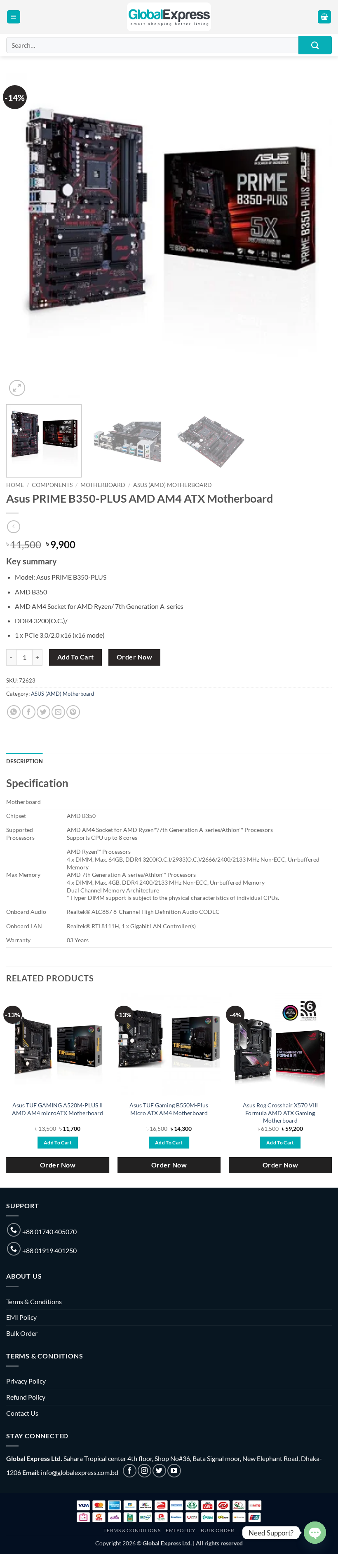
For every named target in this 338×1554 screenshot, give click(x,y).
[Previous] (23, 235)
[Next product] (13, 526)
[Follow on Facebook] (129, 1470)
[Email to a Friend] (58, 712)
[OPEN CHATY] (315, 1532)
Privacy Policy (26, 1381)
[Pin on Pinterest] (73, 712)
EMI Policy (21, 1317)
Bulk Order (22, 1333)
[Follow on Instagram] (144, 1470)
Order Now (134, 657)
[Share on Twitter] (43, 712)
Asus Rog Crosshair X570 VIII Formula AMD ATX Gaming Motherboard (280, 1113)
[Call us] (14, 1230)
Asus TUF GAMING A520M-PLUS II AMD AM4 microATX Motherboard (57, 1109)
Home (15, 485)
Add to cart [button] (58, 1142)
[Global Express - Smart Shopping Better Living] (169, 16)
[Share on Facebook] (28, 712)
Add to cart (75, 657)
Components (52, 485)
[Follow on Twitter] (159, 1470)
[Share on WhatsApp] (14, 712)
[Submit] (315, 45)
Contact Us (22, 1413)
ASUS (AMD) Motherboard (172, 485)
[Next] (314, 235)
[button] (13, 17)
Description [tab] (24, 761)
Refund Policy (25, 1397)
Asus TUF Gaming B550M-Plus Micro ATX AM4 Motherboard (168, 1109)
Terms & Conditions (34, 1301)
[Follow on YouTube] (174, 1470)
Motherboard (102, 485)
